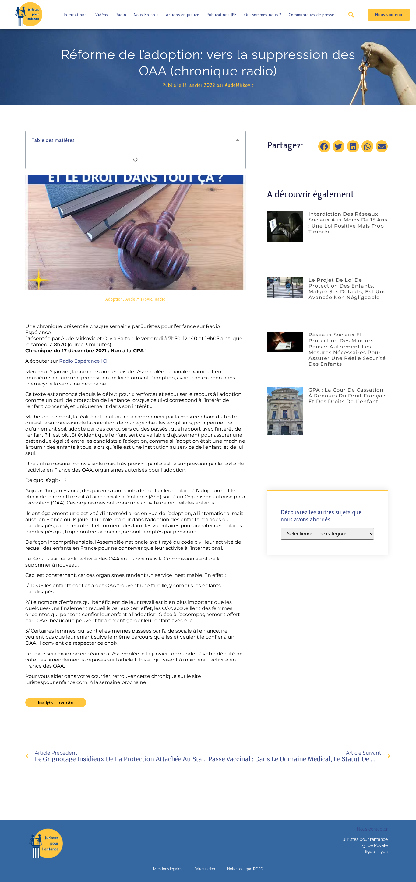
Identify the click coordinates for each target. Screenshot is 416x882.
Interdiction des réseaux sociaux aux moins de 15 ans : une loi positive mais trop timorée (347, 223)
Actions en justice (182, 14)
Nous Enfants (146, 14)
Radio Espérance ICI (83, 361)
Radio (120, 14)
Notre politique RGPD (245, 869)
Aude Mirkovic (138, 299)
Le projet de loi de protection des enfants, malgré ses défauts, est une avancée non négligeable (347, 289)
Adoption (114, 299)
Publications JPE (221, 14)
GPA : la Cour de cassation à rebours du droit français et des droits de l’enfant (347, 395)
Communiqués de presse (311, 14)
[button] (351, 15)
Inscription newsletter (56, 702)
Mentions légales (167, 869)
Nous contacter (372, 829)
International (76, 14)
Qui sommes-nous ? (262, 14)
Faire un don (204, 869)
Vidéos (101, 14)
